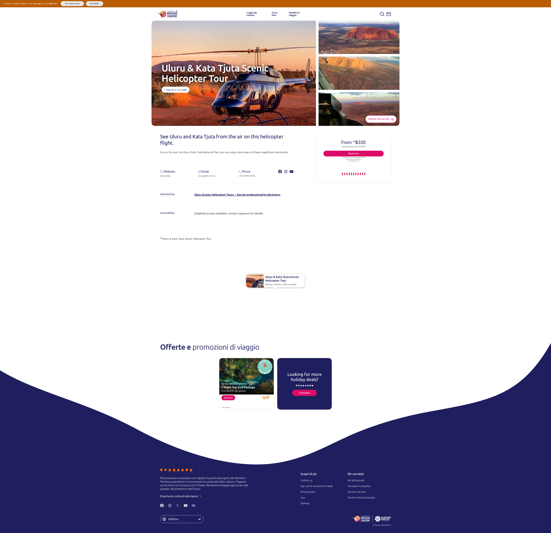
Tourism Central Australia (361, 497)
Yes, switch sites (72, 3)
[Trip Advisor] (193, 505)
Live (303, 497)
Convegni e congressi (359, 486)
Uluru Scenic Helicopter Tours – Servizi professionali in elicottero (237, 194)
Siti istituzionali (356, 480)
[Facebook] (162, 505)
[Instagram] (170, 505)
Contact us (306, 480)
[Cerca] (382, 14)
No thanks (94, 3)
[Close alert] (548, 3)
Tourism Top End (357, 491)
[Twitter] (178, 505)
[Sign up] (388, 14)
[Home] (167, 14)
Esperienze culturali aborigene (179, 496)
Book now (353, 153)
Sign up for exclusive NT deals (317, 486)
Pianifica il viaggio (294, 14)
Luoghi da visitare (251, 14)
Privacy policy (308, 491)
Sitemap (305, 503)
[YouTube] (185, 505)
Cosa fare (274, 14)
